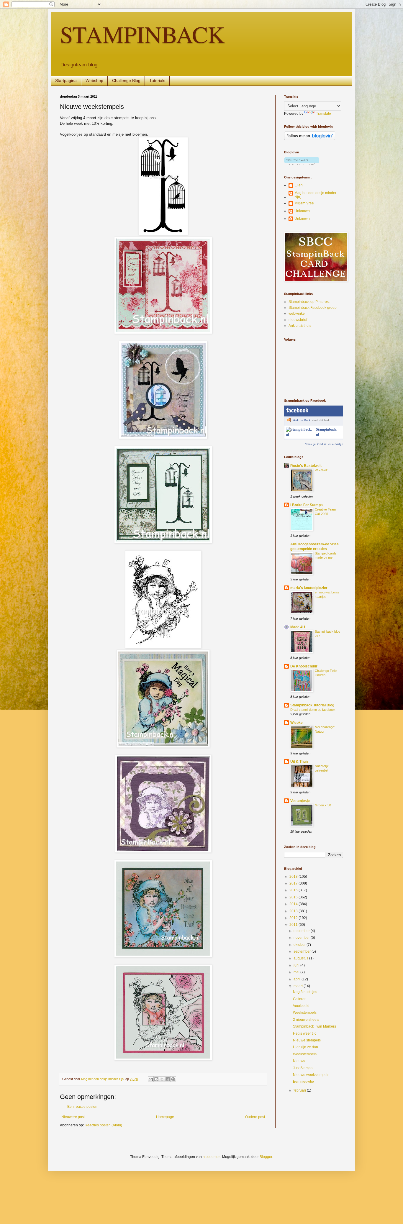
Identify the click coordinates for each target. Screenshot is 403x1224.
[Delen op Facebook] (168, 1079)
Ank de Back (302, 420)
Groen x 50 (323, 805)
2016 (294, 890)
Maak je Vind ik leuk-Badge (324, 444)
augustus (301, 958)
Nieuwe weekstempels (311, 1075)
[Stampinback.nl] (300, 434)
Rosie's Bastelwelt (306, 466)
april (298, 979)
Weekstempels (305, 1012)
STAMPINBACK (142, 34)
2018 (294, 876)
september (303, 951)
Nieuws (299, 1061)
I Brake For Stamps (306, 505)
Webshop (94, 80)
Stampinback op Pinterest (309, 302)
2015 (294, 897)
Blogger (266, 1157)
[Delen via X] (162, 1079)
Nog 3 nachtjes (305, 992)
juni (297, 965)
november (302, 938)
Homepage (165, 1117)
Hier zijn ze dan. (306, 1047)
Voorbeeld (301, 1006)
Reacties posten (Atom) (103, 1125)
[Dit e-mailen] (151, 1079)
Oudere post (255, 1117)
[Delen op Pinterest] (173, 1079)
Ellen (298, 185)
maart (299, 986)
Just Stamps (302, 1068)
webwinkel (297, 313)
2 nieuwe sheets (306, 1020)
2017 (294, 883)
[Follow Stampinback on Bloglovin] (309, 139)
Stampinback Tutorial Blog (312, 705)
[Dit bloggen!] (156, 1079)
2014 (294, 904)
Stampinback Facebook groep (313, 308)
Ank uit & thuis (300, 326)
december (302, 931)
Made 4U (297, 627)
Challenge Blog (126, 80)
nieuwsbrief (298, 320)
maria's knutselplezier (308, 588)
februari (300, 1090)
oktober (300, 945)
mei (297, 972)
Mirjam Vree (304, 203)
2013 (294, 911)
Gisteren (300, 999)
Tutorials (157, 80)
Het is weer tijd (305, 1033)
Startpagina (66, 80)
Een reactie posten (82, 1107)
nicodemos (211, 1157)
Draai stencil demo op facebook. (313, 709)
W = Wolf (321, 470)
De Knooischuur (303, 666)
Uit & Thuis (299, 761)
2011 (294, 925)
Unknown (302, 211)
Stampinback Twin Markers (314, 1026)
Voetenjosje (300, 801)
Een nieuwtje (303, 1081)
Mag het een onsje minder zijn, (315, 195)
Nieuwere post (73, 1117)
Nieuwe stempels (307, 1040)
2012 (294, 918)
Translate (323, 113)
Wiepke (296, 723)
